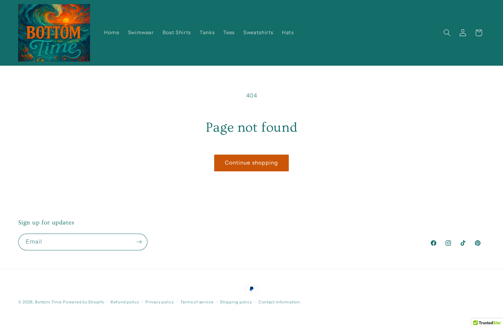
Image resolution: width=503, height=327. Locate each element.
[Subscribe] (139, 242)
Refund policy (125, 302)
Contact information (279, 302)
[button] (447, 33)
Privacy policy (159, 302)
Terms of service (197, 302)
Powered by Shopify (83, 302)
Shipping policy (236, 302)
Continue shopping (251, 162)
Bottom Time (48, 302)
